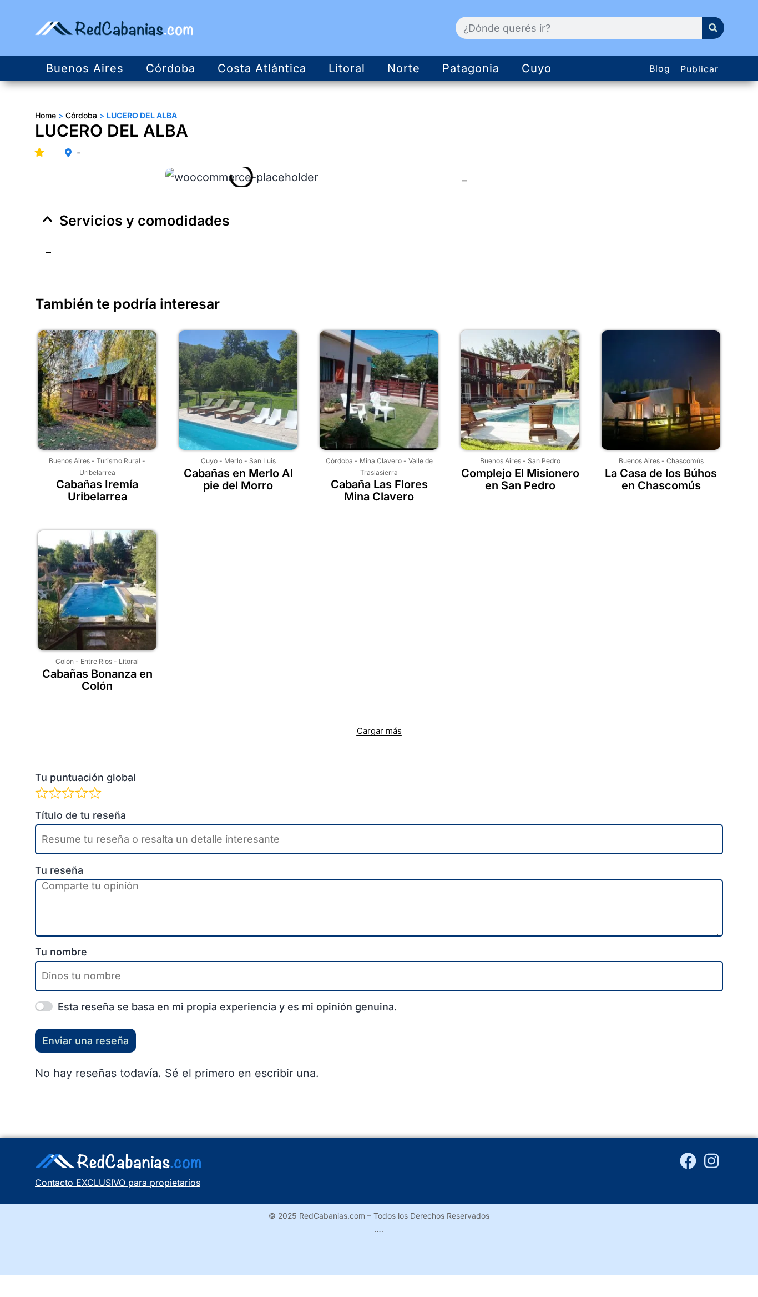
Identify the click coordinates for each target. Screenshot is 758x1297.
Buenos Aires (85, 68)
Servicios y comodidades (144, 220)
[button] (379, 221)
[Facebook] (688, 1161)
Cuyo (537, 68)
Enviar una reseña (85, 1040)
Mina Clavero (381, 461)
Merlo (233, 461)
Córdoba (170, 68)
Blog (659, 68)
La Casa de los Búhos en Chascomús (661, 479)
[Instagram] (711, 1161)
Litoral (347, 68)
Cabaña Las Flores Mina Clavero (379, 490)
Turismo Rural (118, 461)
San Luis (262, 461)
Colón (64, 661)
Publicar (699, 68)
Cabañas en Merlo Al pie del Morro (238, 479)
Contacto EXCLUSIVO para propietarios (117, 1182)
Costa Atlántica (262, 68)
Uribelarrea (97, 472)
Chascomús (685, 461)
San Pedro (544, 461)
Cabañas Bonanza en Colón (97, 680)
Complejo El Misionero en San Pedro (520, 479)
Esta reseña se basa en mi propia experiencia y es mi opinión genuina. (227, 1007)
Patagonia (470, 68)
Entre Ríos (96, 661)
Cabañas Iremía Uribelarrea (97, 490)
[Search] (713, 28)
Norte (403, 68)
